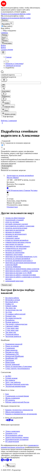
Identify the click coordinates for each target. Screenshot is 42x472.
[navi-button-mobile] (3, 52)
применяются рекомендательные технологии (19, 446)
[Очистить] (4, 80)
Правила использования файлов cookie (16, 18)
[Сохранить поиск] (3, 86)
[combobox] (11, 75)
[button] (3, 45)
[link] (5, 40)
